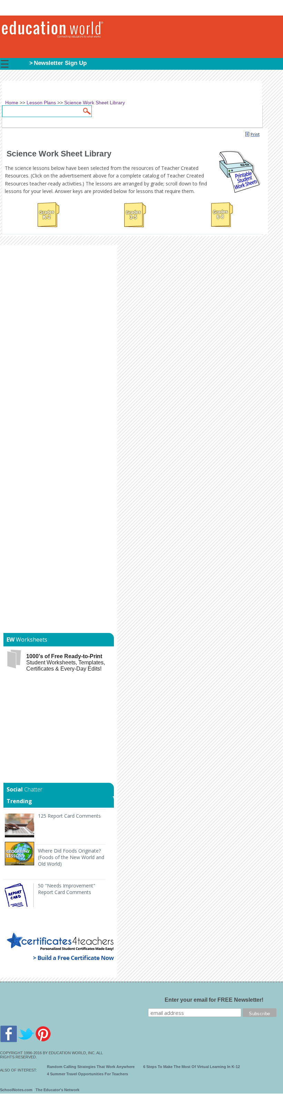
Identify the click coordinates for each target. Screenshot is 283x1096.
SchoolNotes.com (16, 1090)
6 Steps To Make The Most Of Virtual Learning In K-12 (191, 1067)
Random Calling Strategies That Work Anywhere (91, 1067)
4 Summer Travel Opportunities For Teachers (87, 1074)
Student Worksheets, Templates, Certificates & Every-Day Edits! (65, 662)
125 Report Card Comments (69, 816)
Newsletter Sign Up (60, 63)
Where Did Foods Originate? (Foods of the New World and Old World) (71, 857)
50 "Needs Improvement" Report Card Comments (66, 888)
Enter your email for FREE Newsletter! (214, 1000)
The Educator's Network (57, 1090)
